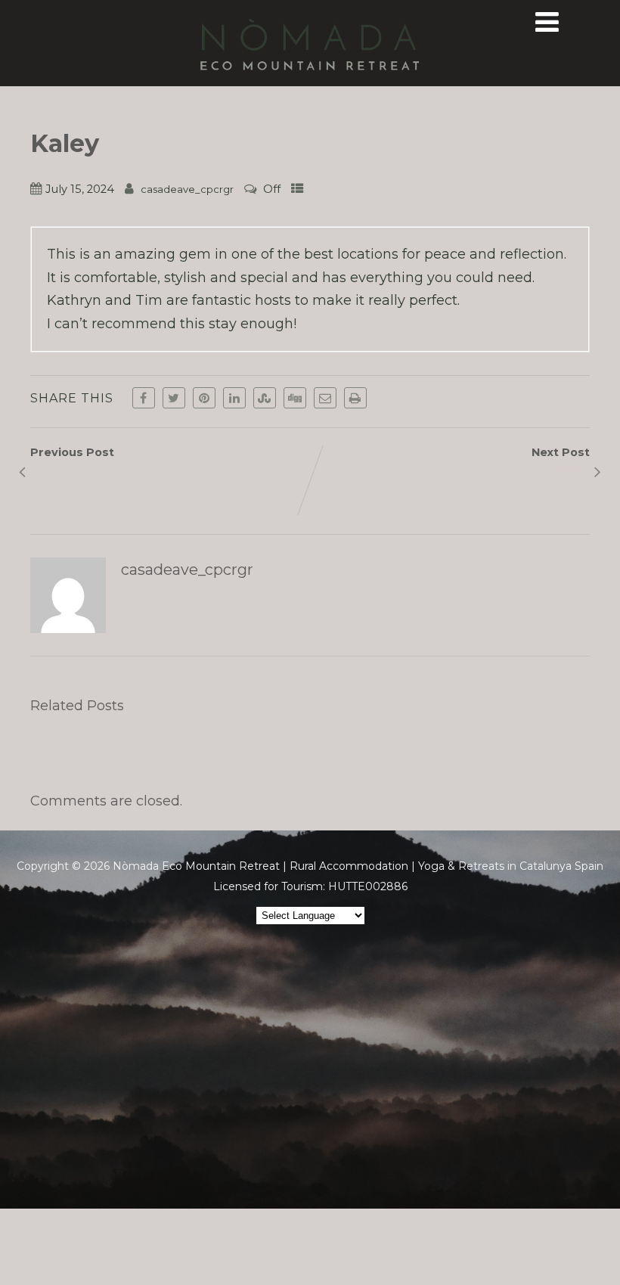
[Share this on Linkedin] (234, 397)
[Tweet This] (174, 397)
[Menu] (547, 22)
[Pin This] (204, 397)
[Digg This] (295, 397)
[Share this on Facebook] (143, 397)
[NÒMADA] (310, 78)
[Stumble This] (264, 397)
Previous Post (72, 459)
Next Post (561, 459)
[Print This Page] (355, 397)
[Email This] (325, 397)
